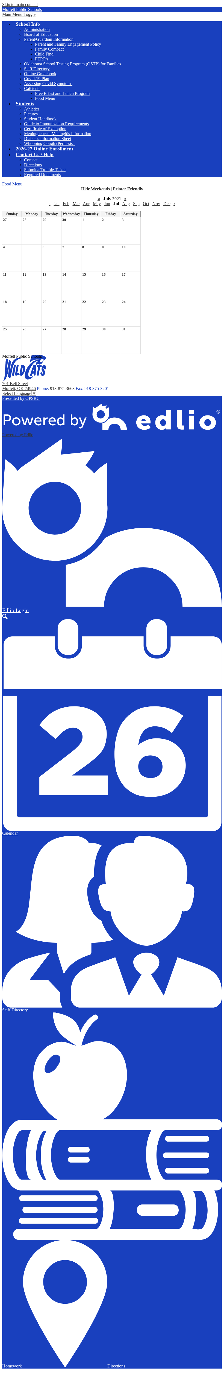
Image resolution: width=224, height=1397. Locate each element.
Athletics (31, 109)
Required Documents (42, 174)
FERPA (42, 59)
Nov (156, 203)
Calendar (10, 833)
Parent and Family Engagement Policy (68, 44)
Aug (126, 203)
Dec (166, 203)
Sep (136, 203)
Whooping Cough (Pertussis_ (49, 143)
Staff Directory (37, 68)
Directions (33, 164)
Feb (66, 203)
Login (15, 610)
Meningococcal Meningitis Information (57, 133)
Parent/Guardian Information (48, 39)
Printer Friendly (128, 189)
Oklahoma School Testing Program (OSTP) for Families (72, 64)
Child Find (44, 54)
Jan (57, 203)
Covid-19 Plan (36, 78)
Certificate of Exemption (45, 128)
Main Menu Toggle (19, 14)
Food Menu (45, 98)
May (97, 203)
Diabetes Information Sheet (47, 138)
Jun (107, 203)
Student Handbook (40, 119)
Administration (37, 29)
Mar (76, 203)
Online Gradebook (40, 73)
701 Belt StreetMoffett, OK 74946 (19, 386)
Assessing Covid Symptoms (48, 83)
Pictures (31, 114)
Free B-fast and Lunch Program (62, 93)
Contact (30, 160)
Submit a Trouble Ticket (45, 169)
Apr (86, 203)
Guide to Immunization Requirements (56, 123)
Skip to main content (20, 4)
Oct (146, 203)
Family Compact (49, 49)
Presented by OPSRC (21, 398)
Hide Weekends (95, 189)
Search (5, 616)
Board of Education (41, 34)
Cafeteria (32, 88)
